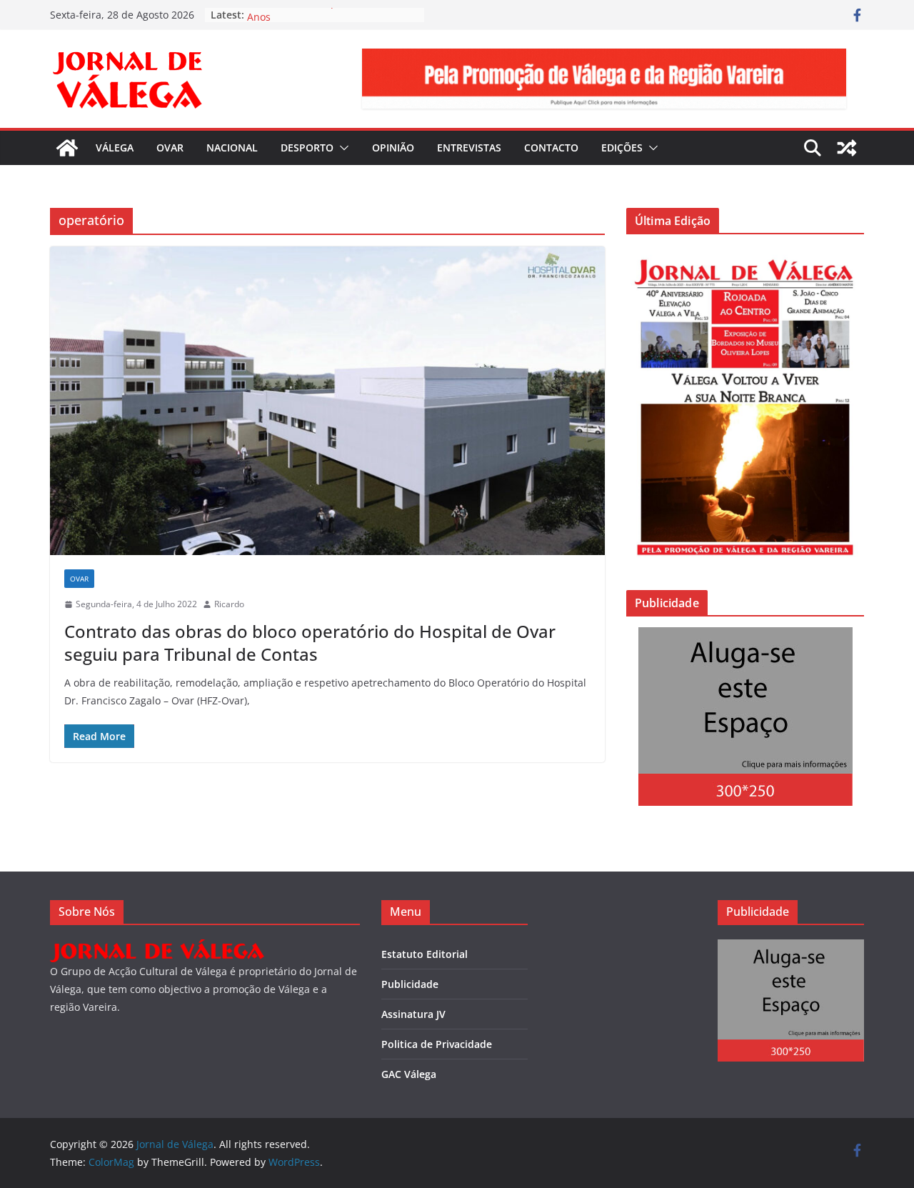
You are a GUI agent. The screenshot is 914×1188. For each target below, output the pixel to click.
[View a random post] (847, 148)
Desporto (307, 147)
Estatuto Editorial (424, 954)
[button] (341, 148)
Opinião (393, 147)
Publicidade (409, 984)
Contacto (551, 147)
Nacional (232, 147)
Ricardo (229, 604)
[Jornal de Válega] (67, 148)
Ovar (170, 147)
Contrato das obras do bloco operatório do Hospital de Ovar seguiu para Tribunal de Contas (310, 642)
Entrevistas (469, 147)
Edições (622, 147)
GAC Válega (408, 1074)
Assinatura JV (413, 1014)
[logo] (157, 948)
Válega (115, 147)
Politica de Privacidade (436, 1044)
